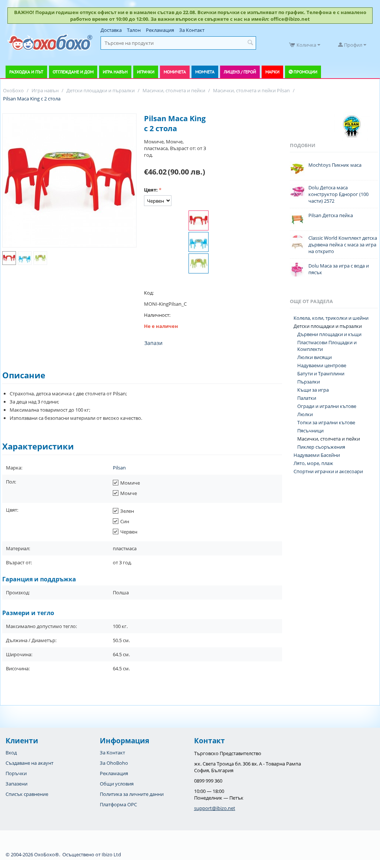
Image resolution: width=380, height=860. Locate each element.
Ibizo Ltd (111, 854)
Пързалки (308, 381)
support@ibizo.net (214, 808)
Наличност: (157, 315)
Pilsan (119, 467)
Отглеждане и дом (73, 71)
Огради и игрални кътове (326, 406)
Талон (134, 30)
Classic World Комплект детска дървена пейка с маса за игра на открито (342, 245)
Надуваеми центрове (321, 365)
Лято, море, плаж (313, 463)
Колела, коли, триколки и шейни (331, 318)
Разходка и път (26, 71)
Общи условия (117, 783)
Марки (272, 71)
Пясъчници (310, 430)
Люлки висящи (314, 357)
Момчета (204, 71)
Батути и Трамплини (320, 373)
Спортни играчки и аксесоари (328, 471)
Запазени (16, 783)
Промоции (305, 71)
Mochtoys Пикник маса (334, 165)
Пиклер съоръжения (321, 447)
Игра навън (115, 71)
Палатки (306, 398)
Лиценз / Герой (240, 71)
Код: (149, 292)
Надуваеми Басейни (317, 455)
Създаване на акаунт (29, 763)
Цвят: (151, 189)
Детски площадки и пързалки (328, 326)
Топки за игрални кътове (326, 422)
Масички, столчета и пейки (328, 438)
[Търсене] (250, 43)
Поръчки (16, 773)
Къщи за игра (313, 389)
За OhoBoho (114, 763)
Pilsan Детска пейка (330, 215)
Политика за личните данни (132, 794)
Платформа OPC (118, 804)
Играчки (145, 71)
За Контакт (191, 30)
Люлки (305, 414)
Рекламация (160, 30)
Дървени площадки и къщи (329, 334)
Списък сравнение (27, 794)
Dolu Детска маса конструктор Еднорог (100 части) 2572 (338, 194)
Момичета (175, 71)
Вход (11, 752)
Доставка (111, 30)
